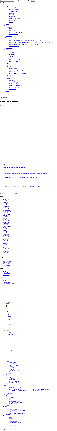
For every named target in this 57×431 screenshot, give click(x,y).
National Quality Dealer (14, 370)
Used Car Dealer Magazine (15, 381)
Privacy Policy (10, 317)
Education (5, 394)
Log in (4, 271)
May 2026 (5, 203)
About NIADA (12, 362)
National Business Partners (15, 422)
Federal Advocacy (13, 409)
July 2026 (5, 200)
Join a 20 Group (7, 282)
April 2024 (5, 232)
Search (32, 0)
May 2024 (5, 231)
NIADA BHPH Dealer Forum (25, 390)
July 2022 (5, 243)
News (4, 375)
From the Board (6, 262)
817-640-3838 (7, 306)
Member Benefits (10, 334)
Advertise (9, 313)
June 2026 (5, 202)
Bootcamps (11, 398)
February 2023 (6, 236)
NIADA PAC (12, 411)
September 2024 (7, 226)
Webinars (11, 399)
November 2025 (7, 211)
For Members (9, 417)
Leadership (11, 366)
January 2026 (6, 208)
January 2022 (6, 251)
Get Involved (12, 372)
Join (4, 429)
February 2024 (6, 234)
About (8, 311)
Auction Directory (13, 419)
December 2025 (6, 210)
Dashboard (5, 280)
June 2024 (5, 230)
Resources (5, 415)
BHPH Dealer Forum (14, 403)
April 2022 (5, 247)
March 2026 (6, 206)
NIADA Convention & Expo (16, 402)
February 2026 (6, 207)
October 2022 (6, 240)
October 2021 (6, 252)
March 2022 (6, 248)
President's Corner (7, 263)
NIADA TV (12, 379)
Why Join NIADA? (13, 365)
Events (4, 385)
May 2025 (5, 216)
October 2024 (6, 224)
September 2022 (7, 242)
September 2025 (7, 214)
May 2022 (5, 246)
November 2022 (7, 239)
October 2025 (6, 212)
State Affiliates (12, 368)
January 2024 (6, 235)
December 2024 (6, 223)
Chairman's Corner (7, 261)
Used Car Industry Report (15, 423)
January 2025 (6, 222)
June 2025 (5, 215)
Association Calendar (14, 391)
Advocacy (2, 164)
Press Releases (6, 265)
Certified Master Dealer (8, 283)
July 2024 (5, 228)
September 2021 (7, 254)
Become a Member (11, 335)
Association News (13, 382)
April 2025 (5, 218)
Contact (8, 319)
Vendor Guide (12, 425)
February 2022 (6, 250)
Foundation (9, 316)
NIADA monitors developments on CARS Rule (14, 167)
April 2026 (5, 204)
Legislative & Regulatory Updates (17, 410)
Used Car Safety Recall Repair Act (17, 413)
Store (8, 314)
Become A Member (13, 364)
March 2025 (6, 219)
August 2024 (6, 227)
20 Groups (11, 397)
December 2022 (6, 238)
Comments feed (6, 273)
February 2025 (6, 220)
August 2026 (6, 199)
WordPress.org (6, 275)
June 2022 (5, 244)
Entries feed (6, 272)
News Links (9, 377)
